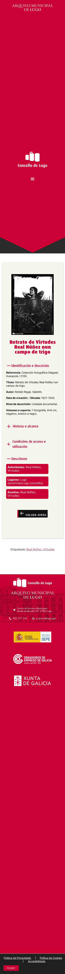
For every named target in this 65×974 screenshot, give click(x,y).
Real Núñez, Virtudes (40, 549)
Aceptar (11, 968)
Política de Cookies (51, 957)
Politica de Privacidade (18, 957)
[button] (33, 179)
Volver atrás (35, 515)
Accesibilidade (37, 961)
